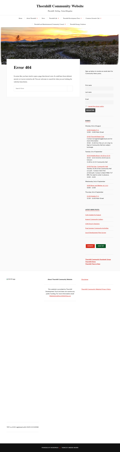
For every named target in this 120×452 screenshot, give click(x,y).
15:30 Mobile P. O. (93, 196)
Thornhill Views (90, 261)
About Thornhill (31, 18)
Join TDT (101, 246)
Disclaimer (84, 279)
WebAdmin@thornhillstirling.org (60, 296)
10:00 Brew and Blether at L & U (97, 185)
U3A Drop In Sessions (92, 224)
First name (88, 85)
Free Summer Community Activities (96, 228)
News (43, 18)
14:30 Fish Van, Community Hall (97, 166)
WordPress (54, 447)
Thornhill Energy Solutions (78, 24)
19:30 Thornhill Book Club (95, 136)
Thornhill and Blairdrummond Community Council (49, 24)
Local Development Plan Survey (95, 232)
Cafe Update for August (93, 215)
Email (87, 99)
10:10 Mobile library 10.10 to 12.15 (98, 155)
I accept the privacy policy (96, 106)
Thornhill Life (53, 18)
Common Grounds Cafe (93, 18)
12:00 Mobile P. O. (93, 130)
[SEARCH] (70, 88)
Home (20, 18)
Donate (90, 246)
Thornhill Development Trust (71, 18)
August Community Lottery (94, 219)
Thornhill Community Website (60, 6)
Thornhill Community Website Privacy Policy (96, 289)
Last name (88, 92)
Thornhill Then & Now (92, 264)
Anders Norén (73, 447)
